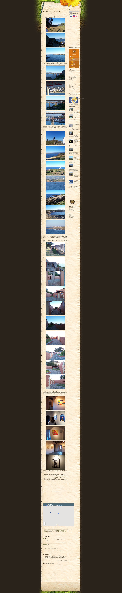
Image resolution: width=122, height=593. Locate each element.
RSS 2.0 (59, 531)
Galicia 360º (70, 208)
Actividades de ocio (71, 70)
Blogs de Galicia (71, 216)
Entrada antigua (64, 579)
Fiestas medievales (71, 76)
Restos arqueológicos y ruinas (72, 89)
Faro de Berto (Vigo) (71, 213)
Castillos (59, 530)
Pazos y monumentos (71, 84)
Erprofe (45, 544)
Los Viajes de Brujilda (71, 210)
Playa (70, 85)
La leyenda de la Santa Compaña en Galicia (76, 149)
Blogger (76, 94)
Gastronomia (70, 78)
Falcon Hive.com (66, 587)
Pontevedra (70, 86)
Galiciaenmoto (71, 217)
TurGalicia (70, 214)
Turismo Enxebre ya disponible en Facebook (76, 181)
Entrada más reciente (47, 579)
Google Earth (70, 79)
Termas (70, 91)
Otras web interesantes (72, 83)
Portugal (70, 87)
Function (49, 586)
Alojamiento (70, 72)
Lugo (61, 530)
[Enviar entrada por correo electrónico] (43, 534)
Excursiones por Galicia (72, 207)
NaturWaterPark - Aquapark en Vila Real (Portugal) (76, 140)
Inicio (56, 579)
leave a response (64, 531)
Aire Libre (57, 530)
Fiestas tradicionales (71, 77)
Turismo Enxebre (81, 98)
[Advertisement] (74, 32)
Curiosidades (70, 75)
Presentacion (70, 88)
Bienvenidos (75, 108)
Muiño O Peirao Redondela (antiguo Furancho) (76, 133)
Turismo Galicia (71, 209)
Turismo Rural (71, 218)
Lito (44, 538)
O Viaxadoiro (70, 215)
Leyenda (70, 80)
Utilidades (70, 92)
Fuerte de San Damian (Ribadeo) (52, 11)
